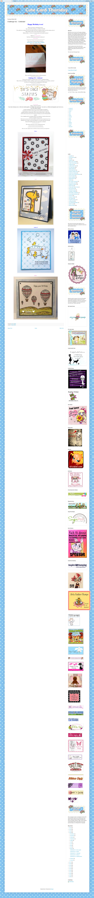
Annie (70, 111)
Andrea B (71, 108)
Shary (70, 125)
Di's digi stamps (72, 167)
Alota (70, 158)
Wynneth (70, 126)
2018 (70, 832)
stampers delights (72, 196)
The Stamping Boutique (73, 202)
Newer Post (10, 328)
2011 (70, 871)
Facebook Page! (38, 35)
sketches (70, 195)
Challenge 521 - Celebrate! (75, 853)
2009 (70, 875)
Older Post (62, 328)
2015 (70, 865)
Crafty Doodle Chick (73, 165)
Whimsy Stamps (72, 205)
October (71, 837)
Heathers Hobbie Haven (73, 171)
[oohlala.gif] (75, 787)
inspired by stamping (73, 172)
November (72, 835)
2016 (70, 863)
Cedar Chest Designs (73, 163)
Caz (70, 112)
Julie (70, 118)
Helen (35, 275)
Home (36, 328)
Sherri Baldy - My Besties (73, 192)
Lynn (36, 179)
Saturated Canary (72, 189)
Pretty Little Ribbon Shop (73, 187)
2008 (70, 876)
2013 (70, 868)
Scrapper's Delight (72, 191)
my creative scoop (72, 182)
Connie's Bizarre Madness (39, 42)
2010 (70, 873)
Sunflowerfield (71, 201)
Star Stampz (71, 198)
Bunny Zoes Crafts (72, 161)
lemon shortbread (72, 177)
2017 (70, 862)
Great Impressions (72, 170)
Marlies (70, 122)
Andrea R (71, 109)
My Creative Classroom (73, 181)
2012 (70, 870)
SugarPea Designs (72, 199)
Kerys (70, 119)
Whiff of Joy (71, 203)
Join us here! (35, 38)
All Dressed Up (30, 42)
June (71, 843)
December (72, 833)
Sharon (70, 123)
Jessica (70, 116)
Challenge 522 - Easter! (74, 851)
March (71, 848)
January (71, 860)
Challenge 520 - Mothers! (75, 854)
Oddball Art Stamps (72, 184)
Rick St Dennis (72, 188)
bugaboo (70, 160)
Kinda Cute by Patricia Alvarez (74, 174)
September (72, 838)
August (71, 840)
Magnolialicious (72, 178)
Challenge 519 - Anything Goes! (76, 856)
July (71, 842)
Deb (70, 114)
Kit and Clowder (72, 175)
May (71, 845)
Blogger (52, 889)
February (72, 858)
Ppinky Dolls (71, 185)
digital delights (71, 168)
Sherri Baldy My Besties (73, 194)
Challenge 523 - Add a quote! (75, 849)
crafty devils (71, 164)
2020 (70, 829)
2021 (70, 827)
